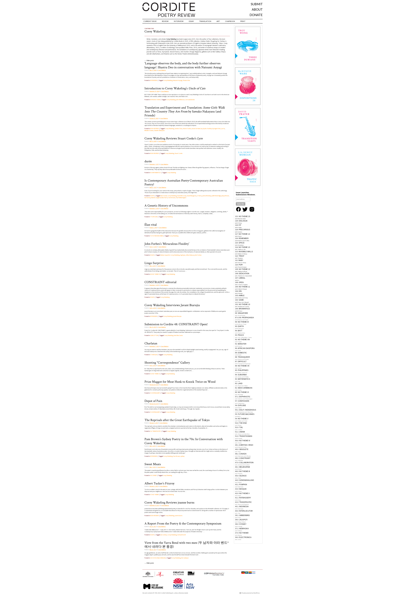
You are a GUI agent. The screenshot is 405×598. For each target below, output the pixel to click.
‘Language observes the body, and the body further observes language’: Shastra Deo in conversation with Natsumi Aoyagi (183, 65)
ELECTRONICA (245, 537)
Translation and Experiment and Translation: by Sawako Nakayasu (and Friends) (184, 111)
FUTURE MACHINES (246, 414)
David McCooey (181, 196)
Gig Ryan (182, 255)
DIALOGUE (243, 221)
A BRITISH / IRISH (246, 445)
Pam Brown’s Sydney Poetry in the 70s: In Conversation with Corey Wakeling (183, 441)
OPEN (241, 282)
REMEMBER (244, 238)
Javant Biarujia (177, 316)
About (257, 9)
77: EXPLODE (153, 217)
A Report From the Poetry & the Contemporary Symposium (182, 523)
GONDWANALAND (246, 480)
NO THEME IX (243, 322)
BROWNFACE (244, 309)
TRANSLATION (205, 21)
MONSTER (242, 344)
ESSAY (191, 21)
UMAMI (242, 432)
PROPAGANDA (248, 317)
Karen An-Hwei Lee (197, 128)
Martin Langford (156, 197)
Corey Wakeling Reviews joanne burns (169, 502)
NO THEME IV (244, 441)
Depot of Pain (153, 401)
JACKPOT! (243, 520)
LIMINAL (242, 278)
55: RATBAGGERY (155, 393)
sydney (182, 456)
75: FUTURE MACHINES (156, 236)
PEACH (241, 335)
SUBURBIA (242, 375)
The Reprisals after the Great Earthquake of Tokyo (177, 420)
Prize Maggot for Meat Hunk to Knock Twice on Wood (179, 382)
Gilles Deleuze (190, 255)
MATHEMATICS (244, 379)
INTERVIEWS (153, 80)
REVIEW (165, 21)
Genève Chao (178, 128)
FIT (240, 225)
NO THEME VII (243, 366)
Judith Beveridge (216, 196)
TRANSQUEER (244, 357)
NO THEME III (244, 471)
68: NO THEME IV (155, 274)
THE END (243, 423)
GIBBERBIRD (244, 515)
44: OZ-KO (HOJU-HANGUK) (157, 558)
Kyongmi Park (216, 128)
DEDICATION (244, 273)
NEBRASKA (244, 528)
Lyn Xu (223, 128)
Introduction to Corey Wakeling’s (174, 88)
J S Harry (199, 196)
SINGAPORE (243, 313)
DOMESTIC (242, 353)
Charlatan (150, 343)
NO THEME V (243, 419)
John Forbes (197, 255)
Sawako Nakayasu (159, 130)
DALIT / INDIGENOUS (247, 410)
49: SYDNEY (153, 475)
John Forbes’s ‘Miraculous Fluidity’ (166, 244)
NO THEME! (244, 533)
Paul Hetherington (181, 197)
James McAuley (206, 196)
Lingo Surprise (154, 263)
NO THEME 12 (244, 269)
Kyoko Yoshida (207, 128)
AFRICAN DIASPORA (246, 348)
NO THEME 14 (244, 234)
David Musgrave (191, 196)
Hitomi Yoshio (187, 128)
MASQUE (243, 489)
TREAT (241, 256)
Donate (256, 15)
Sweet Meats (152, 464)
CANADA (242, 454)
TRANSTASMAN (245, 436)
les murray (147, 197)
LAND (240, 383)
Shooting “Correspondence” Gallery (167, 363)
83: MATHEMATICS (155, 172)
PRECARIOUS (244, 230)
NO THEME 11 (244, 287)
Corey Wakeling (154, 31)
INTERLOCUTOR (246, 511)
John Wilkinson (180, 99)
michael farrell (181, 535)
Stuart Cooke (178, 153)
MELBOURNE (244, 467)
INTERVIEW (179, 21)
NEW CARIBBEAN (245, 388)
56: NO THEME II (155, 374)
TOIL (241, 427)
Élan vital (150, 225)
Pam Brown (171, 197)
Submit (257, 4)
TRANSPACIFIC (245, 502)
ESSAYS (152, 196)
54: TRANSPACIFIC (155, 431)
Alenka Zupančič (165, 255)
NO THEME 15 (244, 216)
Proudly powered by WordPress (251, 593)
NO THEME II (244, 493)
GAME (241, 300)
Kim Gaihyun (185, 558)
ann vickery (163, 535)
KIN (240, 291)
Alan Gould (163, 196)
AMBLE (241, 295)
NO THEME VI (243, 392)
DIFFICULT (242, 361)
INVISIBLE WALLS (246, 251)
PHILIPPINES (243, 370)
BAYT (240, 331)
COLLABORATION (246, 462)
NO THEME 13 (244, 247)
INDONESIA (244, 506)
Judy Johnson (225, 196)
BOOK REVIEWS (154, 128)
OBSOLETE (243, 449)
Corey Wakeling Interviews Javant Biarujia (172, 305)
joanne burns (178, 515)
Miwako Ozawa (148, 130)
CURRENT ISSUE (150, 21)
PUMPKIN (243, 484)
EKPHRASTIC (244, 397)
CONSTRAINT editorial (160, 282)
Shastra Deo (186, 80)
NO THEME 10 (244, 304)
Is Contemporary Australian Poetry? (183, 182)
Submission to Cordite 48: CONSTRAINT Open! (176, 324)
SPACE (241, 243)
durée (148, 161)
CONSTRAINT (244, 458)
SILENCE (243, 476)
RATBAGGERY (245, 498)
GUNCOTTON (154, 335)
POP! (241, 265)
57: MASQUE (153, 354)
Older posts (149, 60)
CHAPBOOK (230, 21)
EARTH (241, 326)
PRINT (242, 21)
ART (218, 21)
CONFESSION (243, 401)
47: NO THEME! (154, 494)
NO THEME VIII (244, 339)
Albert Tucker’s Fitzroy (159, 483)
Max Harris (164, 197)
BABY (241, 260)
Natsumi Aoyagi (177, 80)
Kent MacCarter (178, 335)
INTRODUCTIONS (155, 99)
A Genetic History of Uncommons (166, 205)
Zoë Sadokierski (190, 99)
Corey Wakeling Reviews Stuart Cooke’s (173, 138)
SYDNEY (242, 524)
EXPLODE (242, 405)
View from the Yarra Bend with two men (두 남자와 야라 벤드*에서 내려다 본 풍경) (186, 545)
